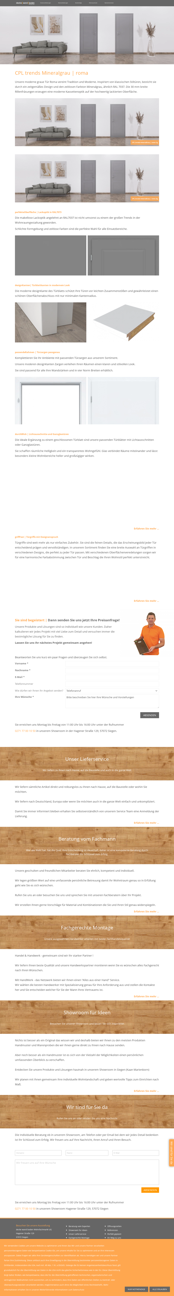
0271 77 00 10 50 (25, 731)
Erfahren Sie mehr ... (146, 528)
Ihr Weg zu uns (114, 1238)
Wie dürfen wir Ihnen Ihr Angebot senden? (39, 690)
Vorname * (21, 663)
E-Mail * (20, 677)
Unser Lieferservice (77, 1234)
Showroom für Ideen (78, 1230)
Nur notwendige (136, 1289)
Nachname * (22, 670)
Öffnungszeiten (114, 1226)
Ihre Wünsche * (24, 696)
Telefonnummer (24, 683)
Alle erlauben (160, 1289)
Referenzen (112, 1230)
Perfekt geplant (114, 1234)
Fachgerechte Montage (79, 1238)
